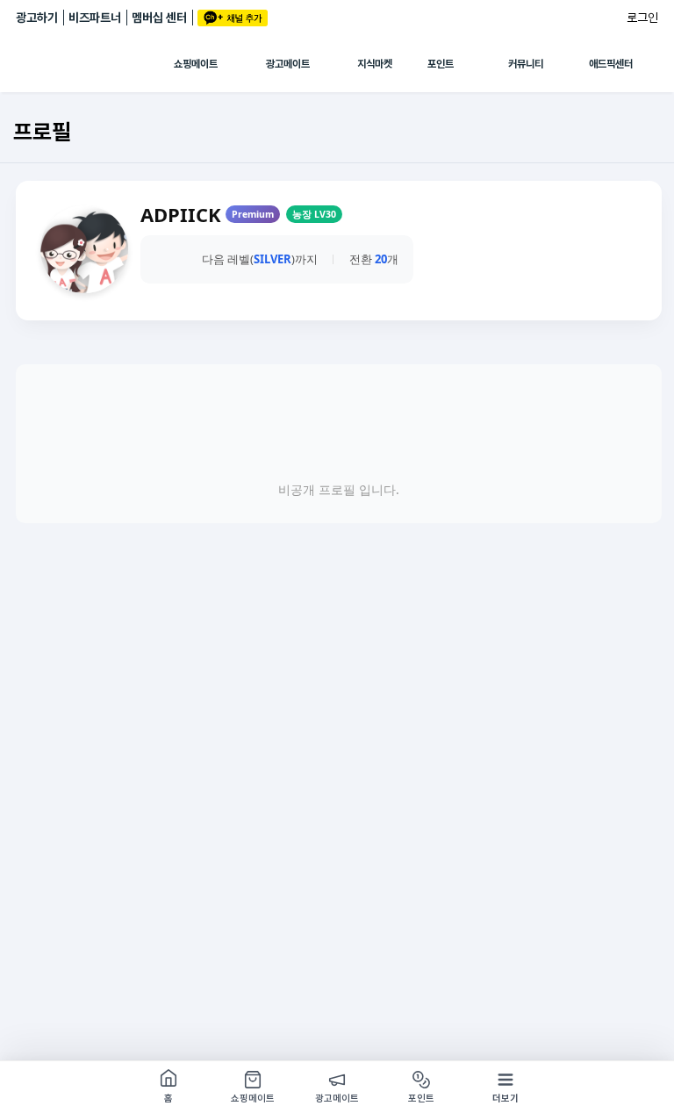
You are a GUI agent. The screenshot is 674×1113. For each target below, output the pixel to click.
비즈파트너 (94, 18)
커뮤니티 (525, 64)
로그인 (642, 17)
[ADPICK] (95, 64)
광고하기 (37, 18)
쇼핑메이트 (196, 64)
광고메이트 (288, 64)
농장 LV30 (314, 214)
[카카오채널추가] (232, 18)
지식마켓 (374, 64)
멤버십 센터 (159, 18)
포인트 (440, 64)
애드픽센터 (611, 64)
